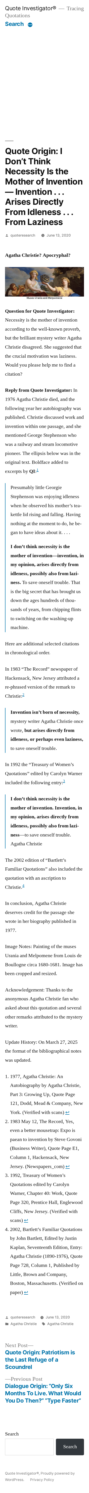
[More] (30, 24)
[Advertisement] (44, 74)
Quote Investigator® (30, 8)
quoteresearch (22, 235)
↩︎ (67, 1112)
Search (14, 23)
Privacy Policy (42, 1480)
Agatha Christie (23, 1324)
